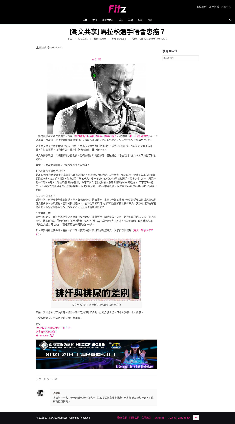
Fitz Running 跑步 (45, 335)
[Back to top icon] (196, 417)
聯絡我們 (202, 7)
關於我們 (134, 417)
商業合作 (226, 7)
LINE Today (184, 417)
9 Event (172, 417)
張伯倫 (43, 47)
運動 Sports (99, 38)
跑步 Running (119, 38)
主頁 (69, 38)
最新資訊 (83, 38)
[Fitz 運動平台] (117, 8)
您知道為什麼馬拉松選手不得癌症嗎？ (96, 136)
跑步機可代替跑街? (46, 331)
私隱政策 (146, 417)
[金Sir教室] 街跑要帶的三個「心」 (54, 327)
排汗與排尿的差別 (140, 136)
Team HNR (159, 417)
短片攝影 (214, 7)
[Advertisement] (181, 105)
